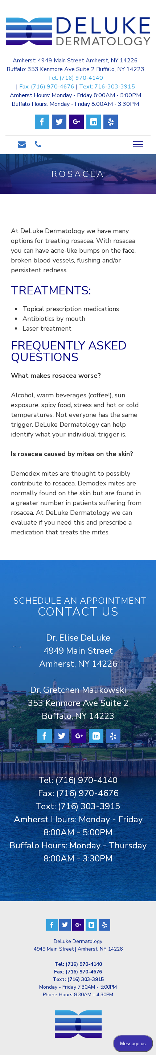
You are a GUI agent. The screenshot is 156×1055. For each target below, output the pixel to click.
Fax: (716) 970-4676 (46, 87)
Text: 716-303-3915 (107, 87)
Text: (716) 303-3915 (78, 806)
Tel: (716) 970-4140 (75, 78)
